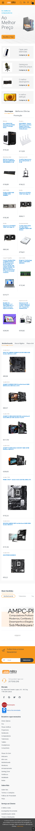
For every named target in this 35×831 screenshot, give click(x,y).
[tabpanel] (17, 22)
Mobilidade (4, 777)
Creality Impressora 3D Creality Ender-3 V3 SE (25, 161)
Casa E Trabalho (7, 258)
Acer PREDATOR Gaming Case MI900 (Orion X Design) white (9, 125)
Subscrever (27, 660)
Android (5, 300)
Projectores (5, 730)
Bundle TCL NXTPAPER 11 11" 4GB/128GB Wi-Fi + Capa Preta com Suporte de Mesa (8, 305)
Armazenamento (23, 223)
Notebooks (4, 733)
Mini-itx (5, 121)
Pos (2, 724)
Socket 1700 (6, 477)
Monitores (4, 765)
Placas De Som (6, 753)
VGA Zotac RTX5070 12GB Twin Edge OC (25, 193)
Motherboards (5, 762)
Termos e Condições (7, 793)
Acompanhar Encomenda (9, 811)
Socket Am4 (6, 350)
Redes (3, 780)
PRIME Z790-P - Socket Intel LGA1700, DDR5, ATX (17, 479)
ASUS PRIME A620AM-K (9, 555)
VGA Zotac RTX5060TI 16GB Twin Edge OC (9, 226)
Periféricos (4, 774)
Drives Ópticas (5, 721)
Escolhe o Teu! (8, 37)
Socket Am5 (6, 445)
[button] (21, 2)
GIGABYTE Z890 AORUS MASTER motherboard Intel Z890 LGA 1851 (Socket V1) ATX (16, 416)
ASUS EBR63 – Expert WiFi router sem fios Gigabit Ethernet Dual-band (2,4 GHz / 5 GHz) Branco (25, 126)
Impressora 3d (23, 157)
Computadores (6, 736)
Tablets (3, 742)
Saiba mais (20, 826)
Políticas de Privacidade (8, 796)
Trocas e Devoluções (8, 817)
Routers (21, 121)
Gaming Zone (5, 771)
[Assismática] (11, 2)
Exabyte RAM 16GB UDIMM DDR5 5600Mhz (8, 194)
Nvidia (20, 190)
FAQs (3, 799)
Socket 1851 (6, 414)
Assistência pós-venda (8, 814)
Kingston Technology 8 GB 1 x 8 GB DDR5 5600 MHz (25, 261)
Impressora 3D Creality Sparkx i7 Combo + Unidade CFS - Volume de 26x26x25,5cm (24, 305)
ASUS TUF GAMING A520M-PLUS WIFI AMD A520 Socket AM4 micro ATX (16, 353)
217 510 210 (13, 681)
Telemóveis (5, 739)
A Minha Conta (6, 808)
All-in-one (4, 759)
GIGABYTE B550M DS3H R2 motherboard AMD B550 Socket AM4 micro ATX (16, 385)
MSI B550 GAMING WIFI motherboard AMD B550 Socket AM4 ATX (17, 524)
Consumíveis (5, 748)
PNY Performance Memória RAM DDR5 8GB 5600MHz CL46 (9, 161)
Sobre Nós (4, 790)
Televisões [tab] (22, 596)
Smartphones (5, 745)
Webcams (4, 756)
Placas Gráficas (6, 727)
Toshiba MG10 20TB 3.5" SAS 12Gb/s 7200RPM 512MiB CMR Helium (25, 228)
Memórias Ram (7, 157)
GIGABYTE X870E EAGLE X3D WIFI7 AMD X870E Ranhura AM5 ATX (16, 448)
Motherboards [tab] (8, 596)
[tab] (9, 111)
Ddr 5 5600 (6, 190)
